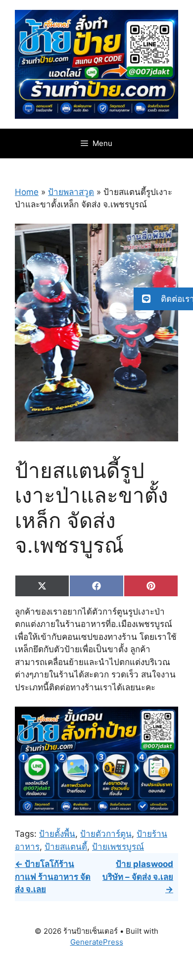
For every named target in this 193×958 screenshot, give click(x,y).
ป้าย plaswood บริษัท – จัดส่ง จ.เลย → (137, 876)
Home (27, 192)
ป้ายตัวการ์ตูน (106, 834)
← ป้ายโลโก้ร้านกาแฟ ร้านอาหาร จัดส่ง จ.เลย (53, 876)
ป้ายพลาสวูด (71, 192)
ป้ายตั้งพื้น (57, 834)
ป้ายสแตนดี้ (66, 847)
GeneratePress (96, 942)
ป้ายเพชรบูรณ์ (118, 847)
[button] (163, 298)
